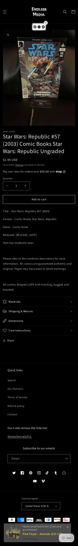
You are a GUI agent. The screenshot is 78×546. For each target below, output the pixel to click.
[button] (5, 12)
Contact (12, 414)
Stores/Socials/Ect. (20, 436)
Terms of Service (17, 397)
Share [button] (10, 340)
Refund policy (16, 406)
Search (12, 380)
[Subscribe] (66, 458)
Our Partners (15, 388)
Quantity (7, 178)
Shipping (19, 165)
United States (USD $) (37, 506)
